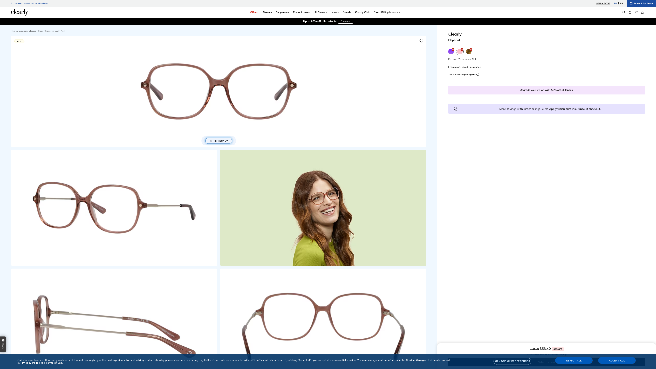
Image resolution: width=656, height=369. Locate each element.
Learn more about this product (465, 67)
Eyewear (23, 31)
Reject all (574, 360)
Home (14, 31)
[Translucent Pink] (460, 51)
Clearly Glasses (45, 31)
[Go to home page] (19, 12)
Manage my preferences (512, 361)
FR (621, 3)
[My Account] (630, 12)
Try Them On (221, 140)
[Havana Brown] (469, 51)
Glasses (32, 31)
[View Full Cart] (642, 12)
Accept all (617, 360)
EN (615, 3)
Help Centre (603, 3)
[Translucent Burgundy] (451, 51)
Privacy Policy (31, 362)
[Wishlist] (636, 12)
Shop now (345, 21)
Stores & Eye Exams (643, 3)
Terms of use (54, 362)
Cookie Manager (416, 360)
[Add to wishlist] (421, 41)
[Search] (624, 12)
